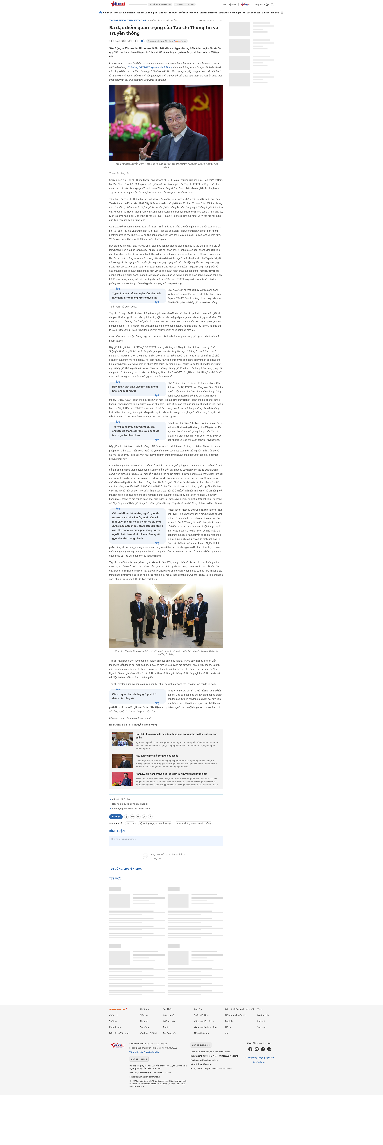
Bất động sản (253, 13)
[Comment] (142, 41)
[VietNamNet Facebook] (250, 1050)
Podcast (261, 1021)
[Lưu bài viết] (135, 41)
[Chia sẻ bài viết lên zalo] (117, 41)
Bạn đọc (274, 13)
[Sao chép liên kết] (129, 41)
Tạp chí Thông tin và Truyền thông (193, 823)
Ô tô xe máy (169, 1021)
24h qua (261, 1027)
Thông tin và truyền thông (127, 20)
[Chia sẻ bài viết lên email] (123, 41)
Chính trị (107, 13)
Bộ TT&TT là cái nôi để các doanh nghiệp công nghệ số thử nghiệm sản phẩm (176, 736)
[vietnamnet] (118, 7)
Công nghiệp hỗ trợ (204, 1021)
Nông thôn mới (201, 1033)
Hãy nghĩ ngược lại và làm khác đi (130, 803)
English (229, 1021)
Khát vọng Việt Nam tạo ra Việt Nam (131, 808)
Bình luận (116, 816)
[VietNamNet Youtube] (257, 1050)
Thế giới (173, 13)
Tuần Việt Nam (229, 4)
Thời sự (118, 13)
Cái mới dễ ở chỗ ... (122, 799)
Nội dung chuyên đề (235, 1015)
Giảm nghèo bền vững (205, 1027)
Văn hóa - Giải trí (198, 13)
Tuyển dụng (259, 1062)
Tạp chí (130, 823)
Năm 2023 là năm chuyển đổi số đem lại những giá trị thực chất (171, 774)
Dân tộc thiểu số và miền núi (239, 1009)
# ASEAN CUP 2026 (184, 4)
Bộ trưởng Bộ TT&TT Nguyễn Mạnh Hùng (149, 67)
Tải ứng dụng (250, 1057)
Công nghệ (235, 13)
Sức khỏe (224, 13)
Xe (244, 13)
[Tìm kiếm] (272, 4)
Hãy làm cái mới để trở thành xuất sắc (157, 755)
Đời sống (212, 13)
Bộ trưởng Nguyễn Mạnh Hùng (155, 823)
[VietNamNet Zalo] (269, 1050)
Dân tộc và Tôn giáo (146, 13)
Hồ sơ (228, 1027)
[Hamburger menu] (282, 12)
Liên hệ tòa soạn (139, 1058)
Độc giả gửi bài (266, 1057)
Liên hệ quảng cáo (201, 1044)
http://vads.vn (205, 1064)
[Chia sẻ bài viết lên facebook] (111, 41)
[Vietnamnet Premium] (118, 1010)
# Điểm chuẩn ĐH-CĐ (160, 4)
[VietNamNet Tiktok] (263, 1050)
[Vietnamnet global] (245, 5)
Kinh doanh (129, 13)
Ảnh (227, 1033)
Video (260, 1009)
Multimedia (263, 1015)
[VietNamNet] (100, 12)
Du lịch (265, 13)
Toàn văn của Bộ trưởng (164, 20)
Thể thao (183, 13)
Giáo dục (162, 13)
